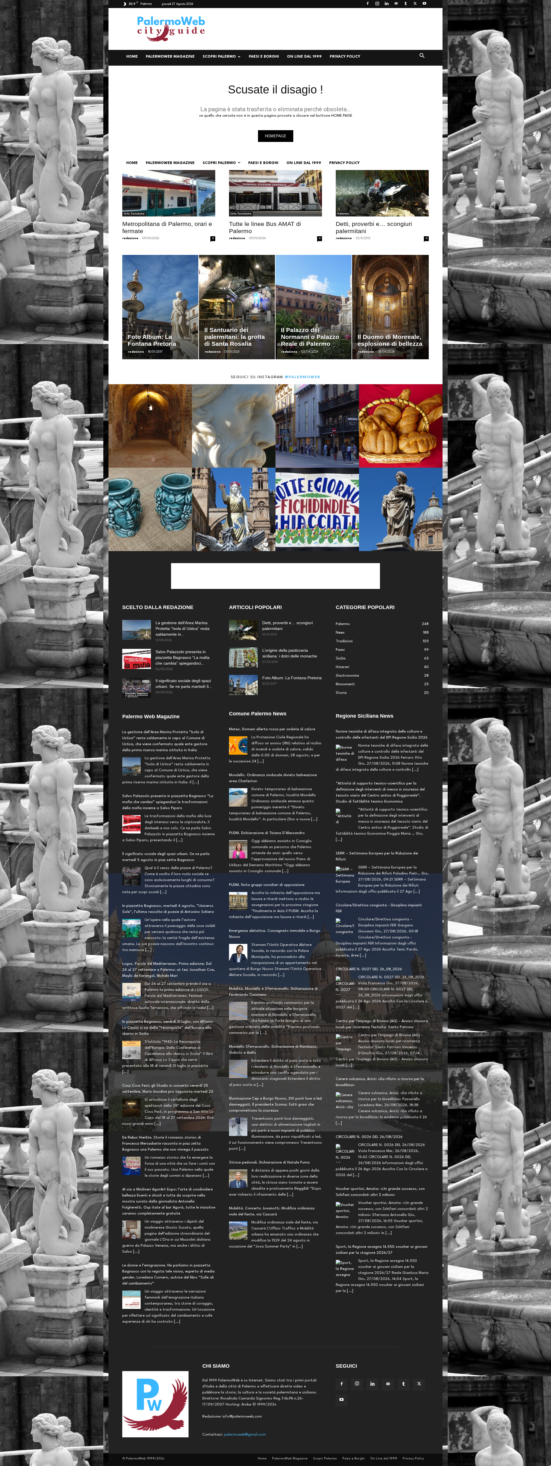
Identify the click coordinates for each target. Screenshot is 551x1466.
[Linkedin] (386, 4)
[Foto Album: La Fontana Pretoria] (243, 685)
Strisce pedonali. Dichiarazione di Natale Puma (269, 1162)
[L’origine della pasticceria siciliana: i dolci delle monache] (243, 657)
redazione (130, 238)
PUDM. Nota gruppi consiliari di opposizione (266, 885)
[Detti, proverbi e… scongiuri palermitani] (382, 193)
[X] (415, 4)
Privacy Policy (345, 56)
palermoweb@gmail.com (245, 1434)
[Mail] (396, 4)
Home (132, 56)
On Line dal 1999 (304, 56)
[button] (422, 57)
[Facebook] (367, 4)
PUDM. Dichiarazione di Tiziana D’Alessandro (267, 833)
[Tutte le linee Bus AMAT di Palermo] (275, 193)
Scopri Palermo (219, 56)
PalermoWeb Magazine (170, 56)
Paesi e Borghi (264, 56)
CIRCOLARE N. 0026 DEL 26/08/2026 (369, 1085)
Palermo (343, 213)
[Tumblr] (405, 4)
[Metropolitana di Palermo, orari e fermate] (168, 193)
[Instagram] (377, 4)
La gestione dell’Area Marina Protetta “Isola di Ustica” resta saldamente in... (182, 628)
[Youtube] (424, 4)
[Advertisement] (324, 29)
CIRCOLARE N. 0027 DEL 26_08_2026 (369, 917)
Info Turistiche (134, 213)
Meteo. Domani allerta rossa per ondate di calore (272, 729)
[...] (196, 782)
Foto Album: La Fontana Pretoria (292, 678)
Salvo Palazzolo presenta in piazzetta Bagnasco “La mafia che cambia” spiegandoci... (182, 657)
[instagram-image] (150, 426)
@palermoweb (303, 377)
